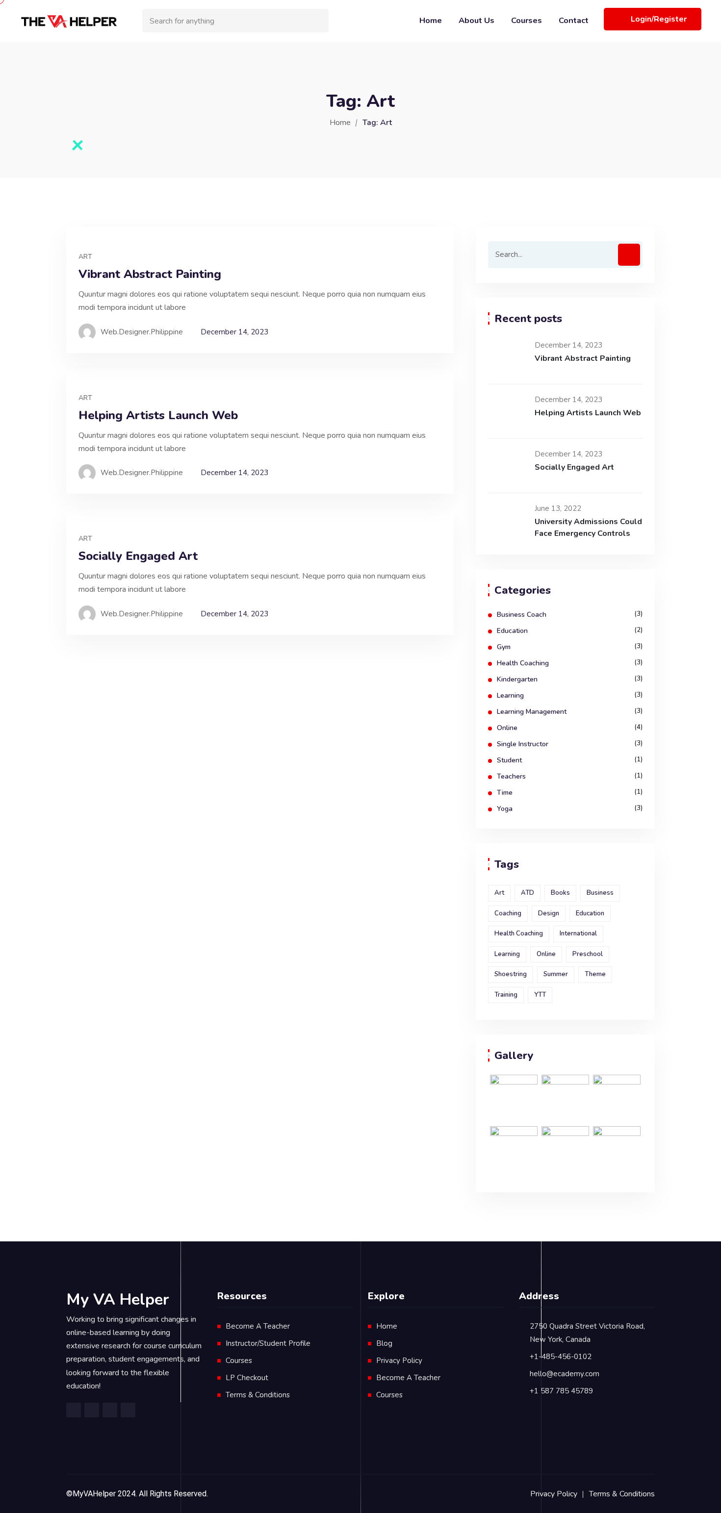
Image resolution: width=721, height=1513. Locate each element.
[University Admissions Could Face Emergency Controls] (507, 520)
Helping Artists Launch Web (158, 415)
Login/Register (659, 19)
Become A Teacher (258, 1326)
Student (509, 760)
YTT (540, 994)
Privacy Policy (399, 1360)
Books (560, 892)
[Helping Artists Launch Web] (507, 411)
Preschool (587, 954)
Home (430, 20)
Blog (384, 1343)
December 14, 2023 (234, 332)
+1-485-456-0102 (561, 1357)
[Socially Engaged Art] (507, 465)
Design (548, 913)
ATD (527, 892)
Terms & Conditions (258, 1395)
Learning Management (531, 711)
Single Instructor (522, 744)
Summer (555, 974)
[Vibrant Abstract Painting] (507, 357)
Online (507, 727)
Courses (526, 20)
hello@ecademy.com (564, 1374)
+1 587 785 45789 (561, 1391)
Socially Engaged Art (138, 556)
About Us (476, 20)
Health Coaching (523, 663)
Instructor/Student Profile (268, 1343)
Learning (510, 695)
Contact (574, 20)
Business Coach (521, 614)
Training (505, 994)
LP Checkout (247, 1378)
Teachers (511, 776)
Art (85, 256)
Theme (595, 974)
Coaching (507, 913)
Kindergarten (517, 679)
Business (600, 892)
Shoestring (510, 974)
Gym (504, 647)
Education (512, 630)
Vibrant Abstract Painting (149, 274)
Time (505, 792)
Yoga (505, 808)
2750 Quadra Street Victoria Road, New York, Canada (587, 1332)
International (578, 933)
